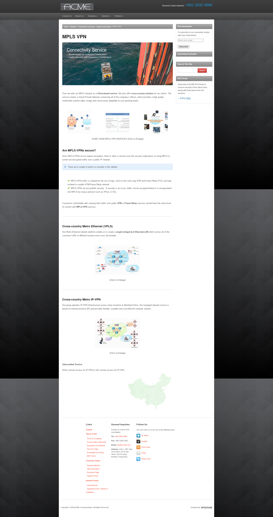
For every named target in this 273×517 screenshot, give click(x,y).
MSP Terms (91, 456)
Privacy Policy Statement (96, 442)
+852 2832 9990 (198, 5)
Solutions (92, 16)
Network (106, 16)
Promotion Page (93, 472)
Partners (119, 16)
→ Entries (184, 98)
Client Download (93, 469)
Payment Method (93, 465)
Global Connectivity (103, 26)
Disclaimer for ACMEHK (96, 445)
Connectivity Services (86, 26)
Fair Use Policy (93, 449)
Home (66, 26)
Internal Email (92, 485)
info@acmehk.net (123, 445)
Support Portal (92, 476)
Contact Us (67, 16)
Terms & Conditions (94, 439)
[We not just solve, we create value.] (77, 6)
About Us (80, 16)
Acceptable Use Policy (95, 452)
